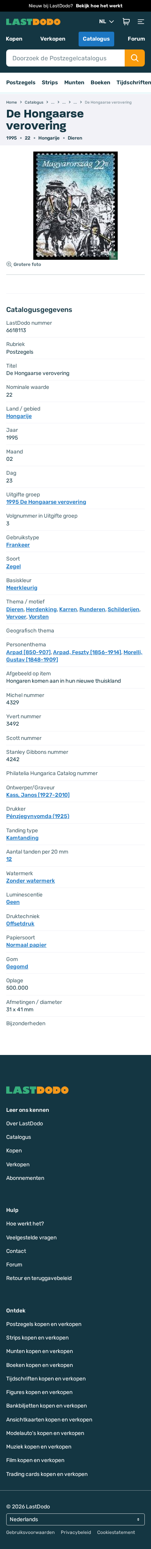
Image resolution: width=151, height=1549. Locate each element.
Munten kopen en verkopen (39, 1351)
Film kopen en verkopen (35, 1460)
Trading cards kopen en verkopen (47, 1474)
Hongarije (49, 138)
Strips (50, 82)
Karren (68, 609)
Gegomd (17, 966)
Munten (74, 82)
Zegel (13, 566)
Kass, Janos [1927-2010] (38, 795)
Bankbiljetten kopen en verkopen (46, 1405)
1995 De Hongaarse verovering (46, 502)
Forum (136, 39)
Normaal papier (26, 945)
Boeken (100, 82)
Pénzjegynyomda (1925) (37, 816)
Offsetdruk (20, 923)
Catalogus (96, 39)
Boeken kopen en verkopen (39, 1365)
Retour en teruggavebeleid (39, 1278)
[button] (126, 22)
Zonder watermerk (30, 881)
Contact (16, 1251)
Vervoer (16, 616)
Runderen (92, 609)
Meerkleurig (22, 587)
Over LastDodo (24, 1123)
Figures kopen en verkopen (39, 1392)
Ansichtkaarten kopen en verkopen (49, 1419)
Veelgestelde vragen (31, 1237)
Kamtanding (22, 838)
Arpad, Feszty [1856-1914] (87, 652)
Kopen (14, 39)
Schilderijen (123, 609)
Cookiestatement (116, 1532)
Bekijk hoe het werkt (99, 6)
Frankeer (18, 545)
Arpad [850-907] (28, 652)
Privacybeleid (76, 1532)
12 (9, 859)
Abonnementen (25, 1178)
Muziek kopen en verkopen (38, 1446)
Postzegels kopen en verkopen (43, 1324)
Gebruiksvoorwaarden (30, 1532)
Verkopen (52, 39)
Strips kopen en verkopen (37, 1337)
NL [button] (102, 21)
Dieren (75, 138)
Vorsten (39, 616)
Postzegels (21, 82)
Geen (13, 902)
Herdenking (41, 609)
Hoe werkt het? (25, 1223)
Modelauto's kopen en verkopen (45, 1433)
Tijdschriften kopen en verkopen (46, 1378)
